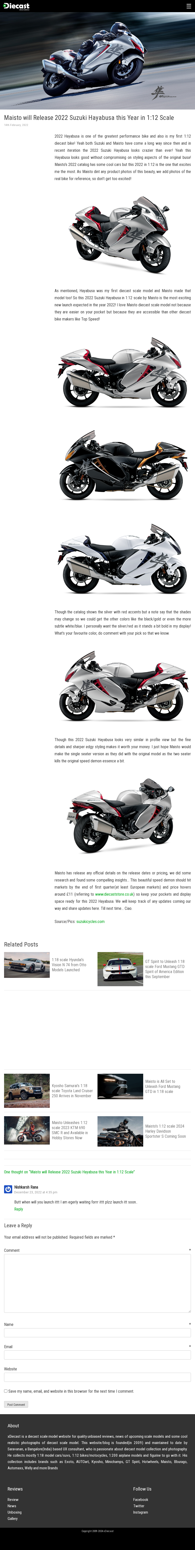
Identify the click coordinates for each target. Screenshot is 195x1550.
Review (13, 1499)
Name (97, 1324)
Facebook (140, 1499)
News (12, 1506)
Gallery (13, 1518)
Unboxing (15, 1512)
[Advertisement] (25, 213)
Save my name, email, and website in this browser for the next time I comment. (71, 1391)
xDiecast (16, 7)
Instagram (140, 1512)
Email (97, 1346)
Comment (97, 1250)
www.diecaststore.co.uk (114, 894)
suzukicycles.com (90, 921)
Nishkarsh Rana (26, 1187)
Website (10, 1369)
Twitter (138, 1506)
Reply (18, 1209)
